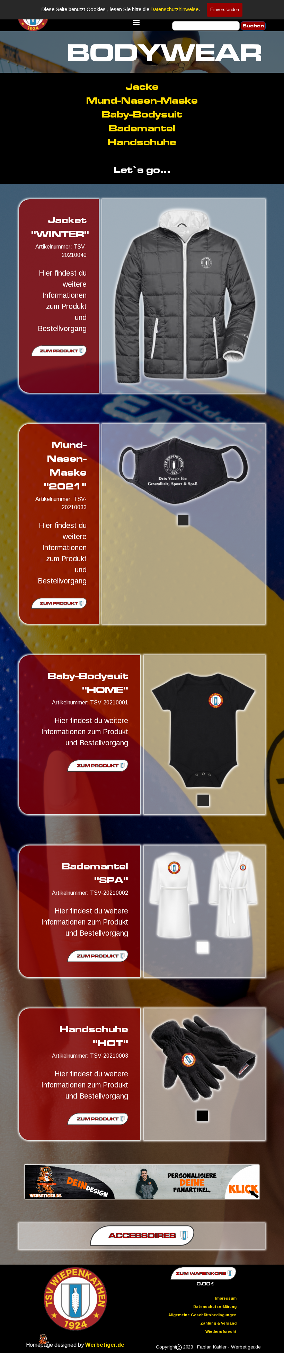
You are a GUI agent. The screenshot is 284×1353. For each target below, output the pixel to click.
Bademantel (142, 128)
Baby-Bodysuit (142, 114)
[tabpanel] (142, 128)
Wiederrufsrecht (221, 1331)
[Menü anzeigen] (136, 22)
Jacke (142, 86)
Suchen (253, 26)
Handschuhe (142, 142)
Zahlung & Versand (218, 1323)
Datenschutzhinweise (174, 9)
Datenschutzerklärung (215, 1306)
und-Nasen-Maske (142, 100)
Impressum (226, 1298)
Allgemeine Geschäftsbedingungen (202, 1315)
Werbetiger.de (104, 1345)
